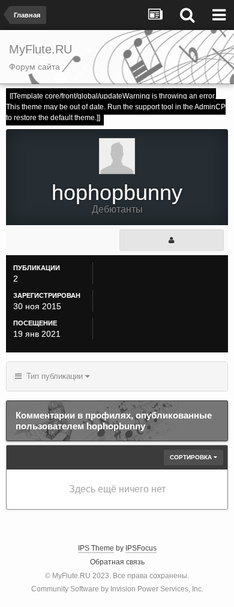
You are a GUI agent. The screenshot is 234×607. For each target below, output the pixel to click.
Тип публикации (53, 376)
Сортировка (192, 457)
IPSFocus (141, 548)
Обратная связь (117, 562)
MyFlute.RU (71, 576)
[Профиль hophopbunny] (171, 240)
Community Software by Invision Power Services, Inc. (117, 589)
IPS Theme (96, 548)
